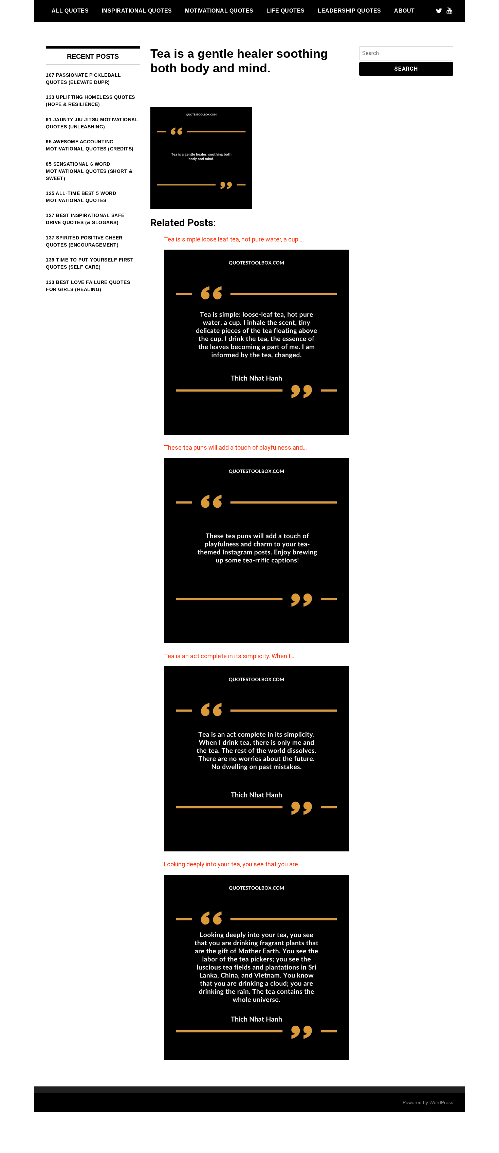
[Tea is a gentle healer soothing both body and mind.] (201, 207)
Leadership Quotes (349, 10)
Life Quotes (285, 10)
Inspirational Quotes (137, 10)
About (404, 10)
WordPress (441, 1102)
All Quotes (70, 10)
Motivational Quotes (219, 10)
